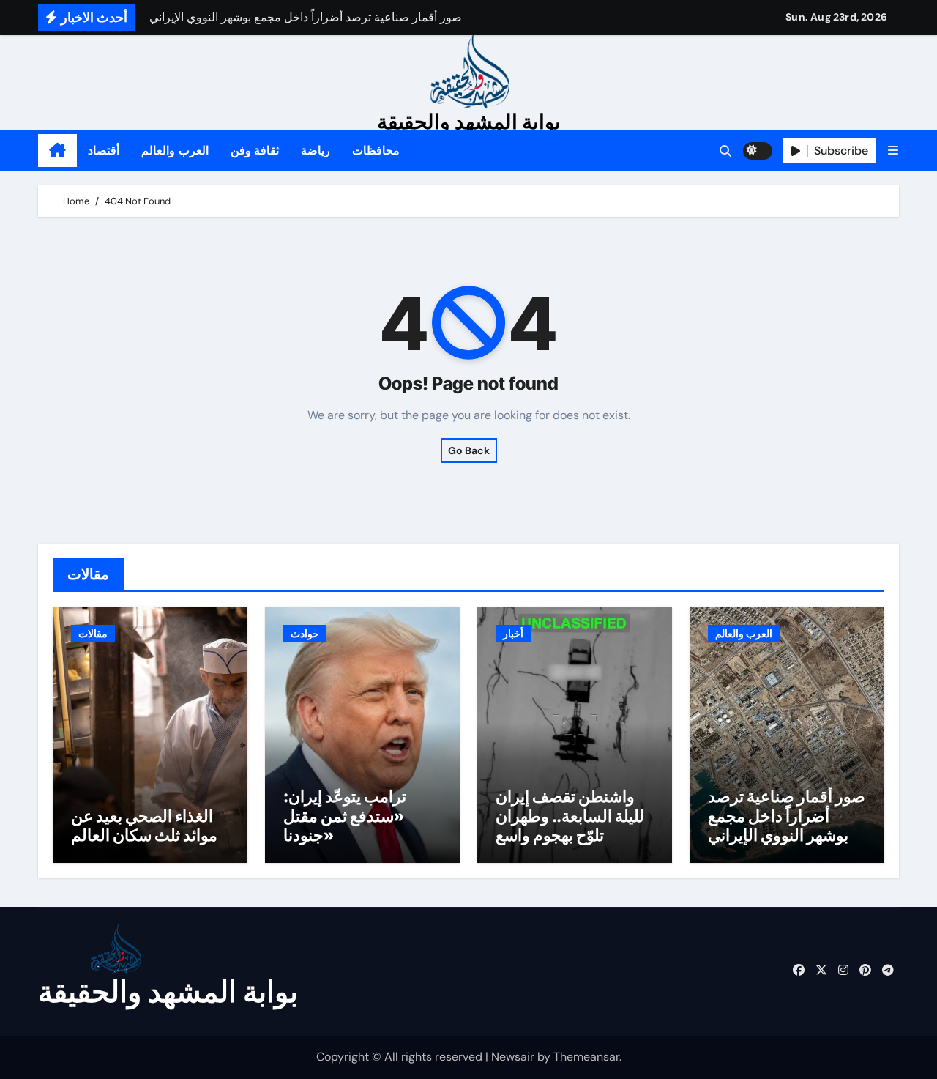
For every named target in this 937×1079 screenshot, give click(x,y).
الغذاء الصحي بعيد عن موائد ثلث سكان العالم (144, 826)
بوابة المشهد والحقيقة (469, 121)
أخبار (513, 633)
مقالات (93, 633)
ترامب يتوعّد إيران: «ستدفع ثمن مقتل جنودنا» (344, 816)
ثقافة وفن (255, 150)
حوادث (305, 633)
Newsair (512, 1056)
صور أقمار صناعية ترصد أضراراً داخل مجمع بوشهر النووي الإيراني (786, 816)
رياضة (315, 150)
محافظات (376, 150)
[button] (893, 150)
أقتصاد (103, 150)
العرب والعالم (175, 150)
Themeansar (586, 1056)
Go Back (469, 450)
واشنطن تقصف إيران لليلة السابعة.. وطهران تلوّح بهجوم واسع (570, 816)
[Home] (57, 151)
